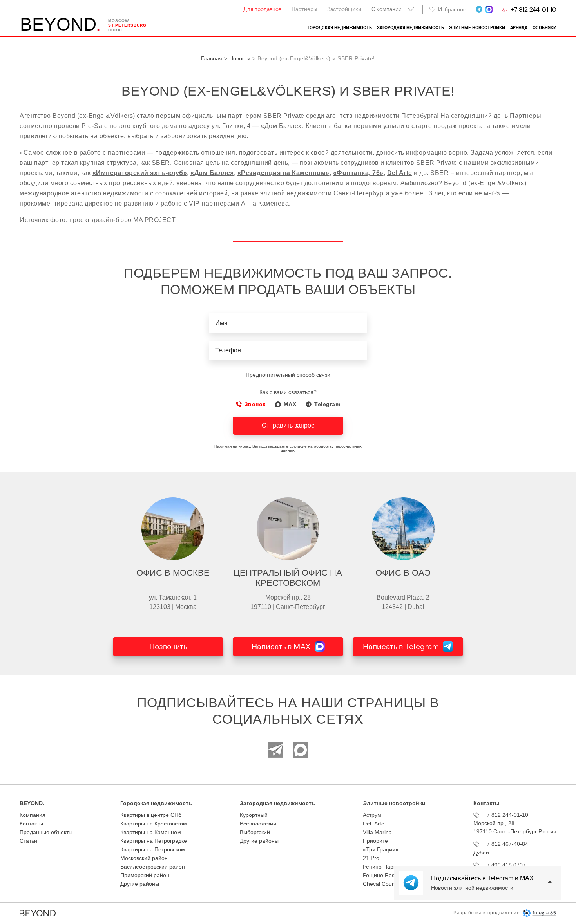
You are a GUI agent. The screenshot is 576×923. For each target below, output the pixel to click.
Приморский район (144, 875)
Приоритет (376, 841)
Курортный (254, 815)
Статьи (28, 841)
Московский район (144, 858)
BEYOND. (32, 803)
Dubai (115, 30)
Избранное (452, 9)
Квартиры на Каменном (150, 832)
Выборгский (255, 832)
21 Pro (371, 858)
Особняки (544, 27)
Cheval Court (379, 884)
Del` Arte (373, 823)
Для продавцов (262, 9)
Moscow (118, 20)
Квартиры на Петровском (152, 849)
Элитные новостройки (477, 27)
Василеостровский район (152, 866)
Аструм (372, 815)
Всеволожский (258, 823)
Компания (32, 815)
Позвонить (168, 646)
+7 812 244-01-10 (533, 9)
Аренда (518, 27)
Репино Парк (379, 866)
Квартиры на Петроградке (153, 841)
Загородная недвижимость (410, 27)
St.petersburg (127, 25)
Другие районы (139, 884)
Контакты (31, 823)
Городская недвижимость (340, 27)
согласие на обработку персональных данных (321, 448)
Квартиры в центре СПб (150, 815)
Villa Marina (377, 832)
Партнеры (304, 9)
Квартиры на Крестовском (153, 823)
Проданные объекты (46, 832)
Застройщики (344, 9)
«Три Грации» (380, 849)
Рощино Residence (387, 875)
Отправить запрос (288, 425)
